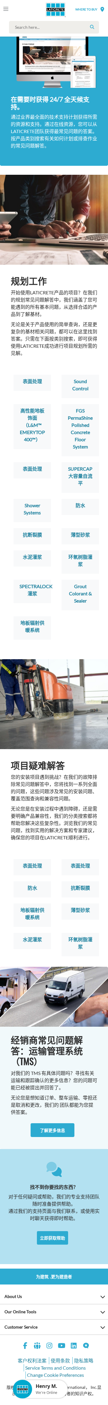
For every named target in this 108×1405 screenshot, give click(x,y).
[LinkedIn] (74, 1346)
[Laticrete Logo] (47, 9)
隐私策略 (83, 1360)
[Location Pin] (102, 9)
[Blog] (86, 1346)
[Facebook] (25, 1346)
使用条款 (60, 1360)
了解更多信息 (52, 1130)
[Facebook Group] (37, 1346)
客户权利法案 (32, 1360)
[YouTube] (62, 1346)
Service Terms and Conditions (55, 1368)
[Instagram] (49, 1346)
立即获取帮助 (52, 1237)
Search (92, 27)
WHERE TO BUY (86, 9)
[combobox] (55, 27)
